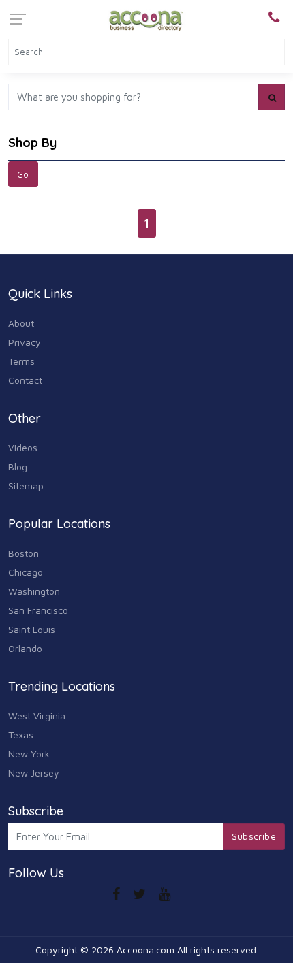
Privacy (24, 342)
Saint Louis (31, 629)
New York (29, 754)
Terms (21, 361)
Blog (17, 466)
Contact (25, 380)
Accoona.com (145, 950)
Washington (34, 591)
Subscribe (254, 836)
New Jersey (33, 773)
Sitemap (26, 485)
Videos (22, 447)
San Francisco (38, 610)
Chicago (25, 572)
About (21, 323)
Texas (20, 734)
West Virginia (36, 715)
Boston (23, 553)
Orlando (25, 648)
